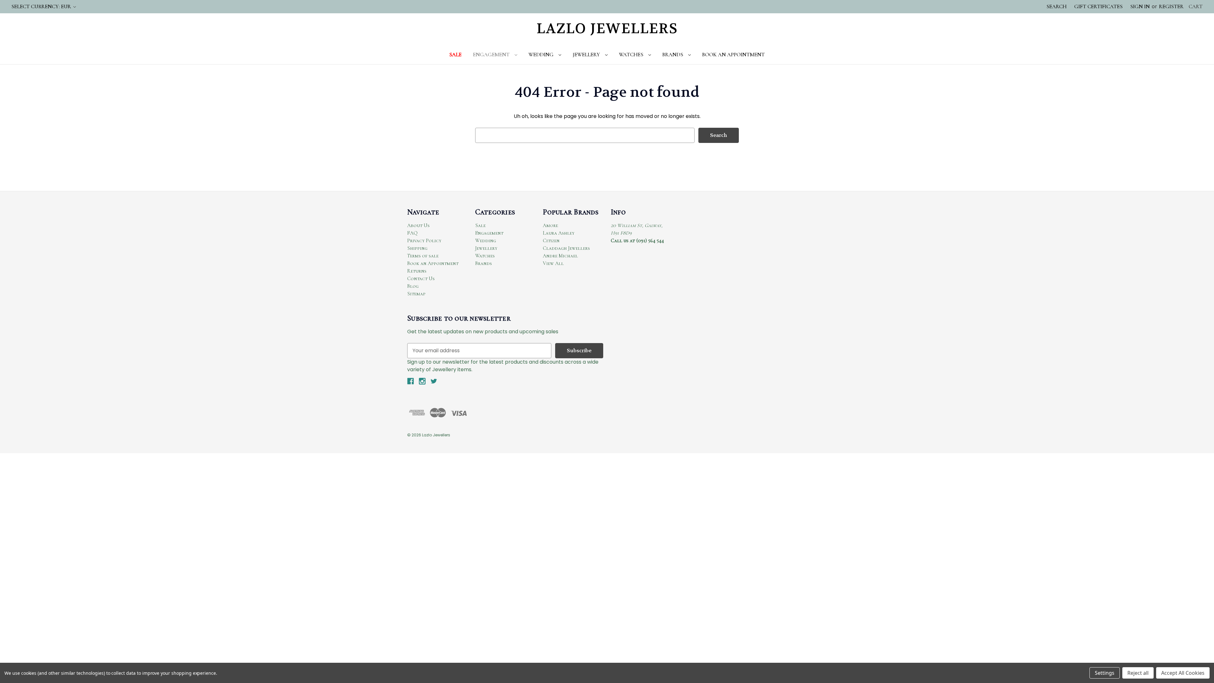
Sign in (1140, 6)
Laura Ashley (558, 233)
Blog (413, 286)
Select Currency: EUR (41, 6)
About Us (418, 225)
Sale (455, 54)
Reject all (1138, 672)
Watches (632, 54)
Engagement (492, 54)
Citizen (551, 240)
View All (553, 263)
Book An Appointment (733, 54)
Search (1056, 6)
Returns (416, 271)
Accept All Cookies (1183, 672)
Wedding (542, 54)
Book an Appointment (432, 263)
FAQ (412, 233)
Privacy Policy (424, 240)
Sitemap (416, 294)
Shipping (417, 248)
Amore (550, 225)
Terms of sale (422, 256)
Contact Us (421, 278)
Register (1171, 6)
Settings (1104, 672)
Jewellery (587, 54)
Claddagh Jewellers (566, 248)
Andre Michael (560, 256)
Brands (673, 54)
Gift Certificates (1098, 6)
